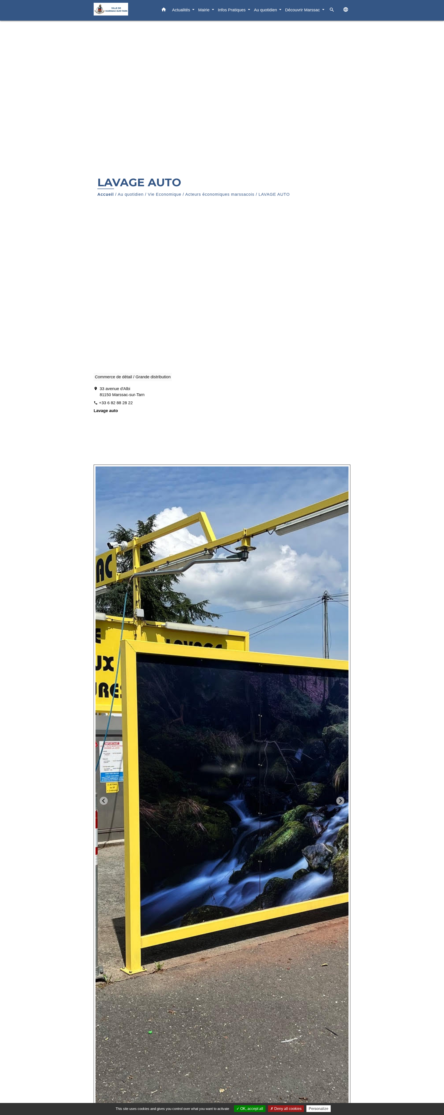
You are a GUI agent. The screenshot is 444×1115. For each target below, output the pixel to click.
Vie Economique (164, 194)
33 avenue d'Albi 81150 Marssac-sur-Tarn (122, 391)
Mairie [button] (204, 9)
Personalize (318, 1109)
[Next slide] (340, 801)
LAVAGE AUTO (274, 194)
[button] (163, 10)
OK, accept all (251, 1109)
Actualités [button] (181, 9)
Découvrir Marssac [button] (303, 9)
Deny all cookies (287, 1109)
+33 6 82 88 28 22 (116, 403)
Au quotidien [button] (266, 9)
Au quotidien (131, 194)
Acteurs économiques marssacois (219, 194)
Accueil (105, 194)
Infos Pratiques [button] (232, 9)
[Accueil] (122, 10)
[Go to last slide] (104, 801)
